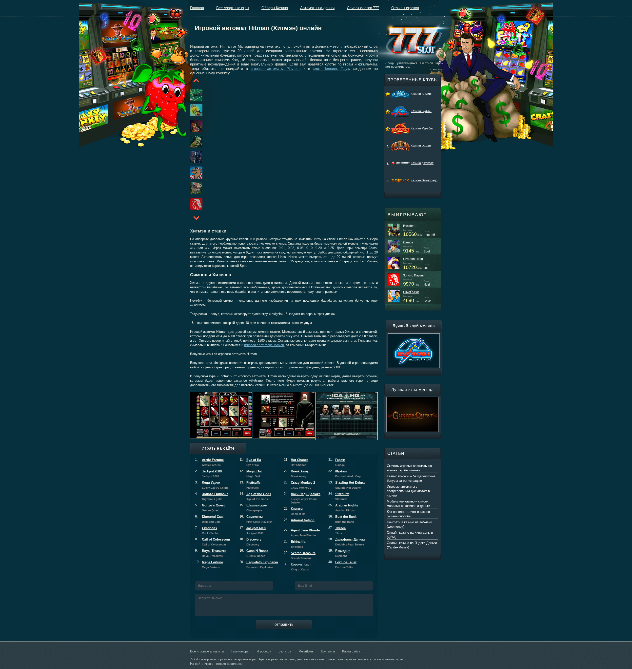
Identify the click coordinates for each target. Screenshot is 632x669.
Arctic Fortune (209, 462)
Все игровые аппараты (207, 651)
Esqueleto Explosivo (258, 564)
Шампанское (253, 507)
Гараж (336, 462)
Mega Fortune (209, 564)
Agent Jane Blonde (302, 532)
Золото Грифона (211, 496)
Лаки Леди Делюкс (302, 498)
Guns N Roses (253, 553)
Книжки (294, 511)
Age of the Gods (255, 496)
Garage (408, 242)
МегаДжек (306, 651)
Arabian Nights (343, 507)
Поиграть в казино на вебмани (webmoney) (409, 524)
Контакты (328, 651)
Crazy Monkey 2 (299, 485)
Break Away (296, 473)
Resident (409, 226)
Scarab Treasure (300, 555)
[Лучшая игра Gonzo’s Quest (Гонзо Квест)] (412, 399)
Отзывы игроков (405, 8)
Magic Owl (250, 473)
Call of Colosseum (212, 542)
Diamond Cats (209, 519)
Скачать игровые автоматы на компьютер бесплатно (409, 468)
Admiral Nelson (299, 520)
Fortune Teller (342, 564)
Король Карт (297, 567)
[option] (190, 95)
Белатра (284, 651)
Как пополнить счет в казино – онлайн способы (410, 514)
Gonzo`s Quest (210, 507)
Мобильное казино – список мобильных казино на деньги (408, 504)
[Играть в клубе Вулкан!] (414, 335)
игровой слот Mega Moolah (264, 345)
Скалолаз (207, 530)
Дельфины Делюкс (347, 542)
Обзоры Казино (274, 8)
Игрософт (264, 651)
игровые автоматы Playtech (275, 68)
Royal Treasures (210, 553)
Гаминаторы (240, 651)
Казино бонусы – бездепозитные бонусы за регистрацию (411, 478)
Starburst (338, 496)
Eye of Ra (250, 462)
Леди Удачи (212, 485)
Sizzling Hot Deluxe (346, 485)
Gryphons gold (413, 259)
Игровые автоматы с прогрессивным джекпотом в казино (408, 491)
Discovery (250, 542)
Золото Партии (414, 275)
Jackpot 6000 (252, 530)
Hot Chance (296, 462)
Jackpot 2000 (208, 473)
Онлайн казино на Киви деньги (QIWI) (410, 535)
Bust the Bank (342, 519)
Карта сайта (351, 651)
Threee (337, 530)
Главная (197, 8)
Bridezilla (294, 544)
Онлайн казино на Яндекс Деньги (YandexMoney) (412, 545)
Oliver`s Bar (411, 292)
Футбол (344, 473)
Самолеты (255, 519)
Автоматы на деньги (317, 8)
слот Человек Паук (331, 68)
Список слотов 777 (363, 8)
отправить (284, 624)
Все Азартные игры (232, 8)
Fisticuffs (249, 485)
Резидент (339, 553)
